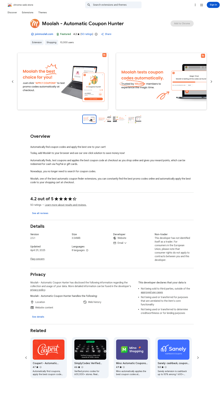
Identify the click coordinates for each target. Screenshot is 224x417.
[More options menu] (195, 5)
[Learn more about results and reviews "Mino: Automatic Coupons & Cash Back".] (123, 367)
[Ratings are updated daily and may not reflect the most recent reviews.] (96, 34)
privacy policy (37, 289)
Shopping (51, 42)
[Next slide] (211, 82)
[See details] (38, 316)
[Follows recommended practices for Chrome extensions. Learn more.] (57, 34)
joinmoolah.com (44, 34)
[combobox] (117, 5)
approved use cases (152, 292)
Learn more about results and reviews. (66, 205)
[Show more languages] (87, 250)
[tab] (12, 12)
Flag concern (37, 259)
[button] (202, 5)
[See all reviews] (40, 213)
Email (120, 242)
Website (121, 238)
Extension (37, 42)
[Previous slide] (13, 82)
